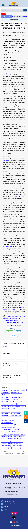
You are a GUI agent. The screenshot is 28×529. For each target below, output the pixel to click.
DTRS (4, 394)
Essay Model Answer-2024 (8, 404)
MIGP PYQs (5, 413)
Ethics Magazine (6, 406)
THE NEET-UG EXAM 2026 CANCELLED (13, 343)
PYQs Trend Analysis (7, 422)
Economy (16, 399)
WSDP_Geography (17, 445)
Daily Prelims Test (16, 392)
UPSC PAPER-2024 (19, 438)
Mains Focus (21, 411)
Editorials (5, 401)
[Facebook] (17, 522)
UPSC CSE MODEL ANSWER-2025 (17, 434)
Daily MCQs (5, 392)
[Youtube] (12, 513)
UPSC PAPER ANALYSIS (8, 443)
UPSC (4, 434)
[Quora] (14, 522)
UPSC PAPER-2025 (7, 441)
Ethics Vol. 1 (5, 408)
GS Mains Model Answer (8, 411)
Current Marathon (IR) (20, 390)
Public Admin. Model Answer (9, 418)
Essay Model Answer (16, 401)
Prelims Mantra (16, 415)
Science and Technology (8, 427)
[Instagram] (15, 513)
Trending (19, 429)
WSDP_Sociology (17, 448)
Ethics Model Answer (19, 406)
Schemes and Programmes (9, 424)
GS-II (13, 408)
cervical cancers (20, 196)
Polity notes (5, 415)
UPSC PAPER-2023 (7, 438)
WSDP (19, 443)
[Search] (25, 10)
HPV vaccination (7, 246)
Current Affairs (14, 19)
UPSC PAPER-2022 (19, 436)
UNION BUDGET (16, 431)
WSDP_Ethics (6, 445)
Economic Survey (6, 399)
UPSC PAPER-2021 (7, 436)
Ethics (19, 404)
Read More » (5, 346)
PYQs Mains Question (8, 420)
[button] (26, 421)
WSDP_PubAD (6, 448)
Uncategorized (6, 431)
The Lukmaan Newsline (8, 429)
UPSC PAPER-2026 (19, 441)
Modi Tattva (6, 353)
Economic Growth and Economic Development (13, 397)
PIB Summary (15, 413)
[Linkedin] (11, 522)
